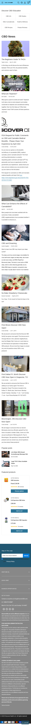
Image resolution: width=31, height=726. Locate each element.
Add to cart (19, 511)
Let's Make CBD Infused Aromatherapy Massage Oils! (19, 453)
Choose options (19, 491)
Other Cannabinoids (8, 22)
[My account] (25, 2)
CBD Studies (22, 16)
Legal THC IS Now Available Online (19, 462)
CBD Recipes (8, 27)
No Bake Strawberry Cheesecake (14, 293)
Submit (26, 555)
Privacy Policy (10, 561)
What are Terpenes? (9, 94)
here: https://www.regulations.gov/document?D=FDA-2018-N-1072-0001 (15, 178)
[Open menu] (2, 2)
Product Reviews (22, 27)
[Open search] (18, 2)
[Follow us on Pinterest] (13, 609)
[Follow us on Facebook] (4, 609)
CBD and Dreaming (9, 243)
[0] (28, 3)
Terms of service (6, 705)
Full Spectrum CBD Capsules (19, 520)
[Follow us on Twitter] (7, 609)
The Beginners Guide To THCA (13, 59)
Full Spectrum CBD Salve (18, 500)
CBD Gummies (15, 480)
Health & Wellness (22, 22)
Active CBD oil (15, 478)
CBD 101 (8, 16)
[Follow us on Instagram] (10, 609)
